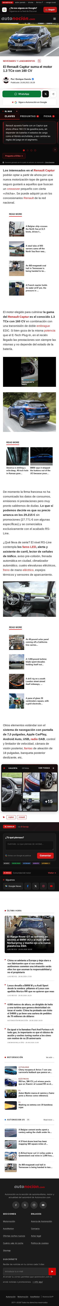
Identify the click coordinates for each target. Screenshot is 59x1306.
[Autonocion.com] (18, 18)
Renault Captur (44, 170)
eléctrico (28, 570)
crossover (13, 188)
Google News (14, 886)
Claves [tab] (10, 116)
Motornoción (9, 1221)
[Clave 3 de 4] (31, 150)
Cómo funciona (49, 162)
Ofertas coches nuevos (14, 1236)
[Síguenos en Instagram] (43, 886)
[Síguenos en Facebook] (27, 886)
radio (34, 739)
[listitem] (12, 791)
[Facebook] (16, 1205)
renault (22, 817)
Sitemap (7, 1250)
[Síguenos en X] (35, 886)
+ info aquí (38, 1282)
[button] (46, 768)
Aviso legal (36, 1236)
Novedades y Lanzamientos (19, 61)
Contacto (35, 1228)
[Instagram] (34, 1205)
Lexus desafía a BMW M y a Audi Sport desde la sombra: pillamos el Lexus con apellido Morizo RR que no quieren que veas (30, 988)
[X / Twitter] (25, 1205)
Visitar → (52, 873)
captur (11, 817)
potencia (49, 330)
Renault (29, 198)
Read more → (49, 1120)
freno (6, 570)
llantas (28, 748)
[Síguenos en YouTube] (51, 886)
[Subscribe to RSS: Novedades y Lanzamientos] (39, 60)
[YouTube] (43, 1205)
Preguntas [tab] (29, 116)
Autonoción (11, 1297)
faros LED (29, 546)
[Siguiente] (55, 149)
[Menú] (55, 18)
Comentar (45, 855)
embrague (43, 325)
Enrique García (23, 79)
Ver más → (50, 1057)
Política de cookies (40, 1243)
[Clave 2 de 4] (27, 150)
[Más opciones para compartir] (53, 94)
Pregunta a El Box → (14, 156)
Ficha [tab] (49, 116)
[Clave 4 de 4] (35, 150)
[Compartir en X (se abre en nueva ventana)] (45, 94)
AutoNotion (8, 1228)
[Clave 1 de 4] (24, 150)
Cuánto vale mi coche (13, 1243)
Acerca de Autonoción (41, 1221)
